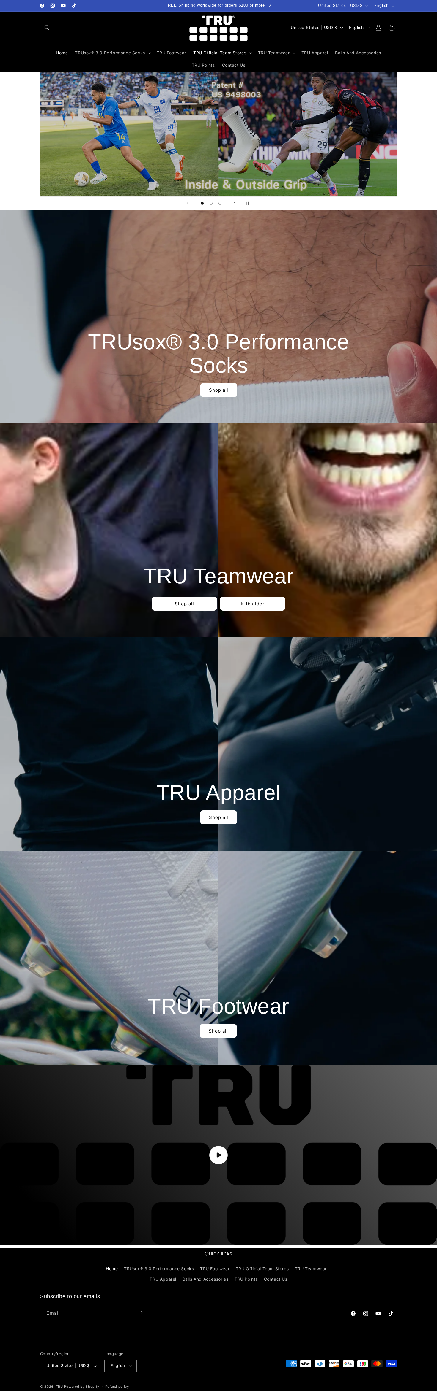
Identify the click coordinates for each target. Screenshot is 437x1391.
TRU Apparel (163, 1279)
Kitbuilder (253, 603)
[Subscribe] (140, 1313)
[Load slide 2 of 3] (211, 203)
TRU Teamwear (311, 1268)
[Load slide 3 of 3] (220, 203)
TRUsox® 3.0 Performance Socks (159, 1268)
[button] (46, 27)
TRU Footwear (214, 1268)
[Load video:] (218, 1155)
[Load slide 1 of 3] (202, 203)
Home (112, 1268)
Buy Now (218, 162)
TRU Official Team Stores (262, 1268)
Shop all (218, 390)
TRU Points (246, 1279)
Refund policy (117, 1386)
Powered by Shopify (81, 1387)
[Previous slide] (187, 203)
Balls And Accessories (206, 1279)
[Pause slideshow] (249, 203)
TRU (59, 1387)
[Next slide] (234, 203)
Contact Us (275, 1279)
